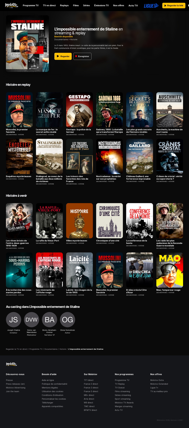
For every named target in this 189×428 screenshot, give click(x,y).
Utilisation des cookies (52, 391)
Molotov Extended (159, 384)
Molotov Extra (157, 380)
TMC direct (89, 406)
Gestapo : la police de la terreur (78, 130)
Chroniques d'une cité (107, 240)
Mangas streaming (123, 406)
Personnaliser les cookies (54, 399)
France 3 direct (91, 387)
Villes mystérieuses (76, 240)
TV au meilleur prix (159, 391)
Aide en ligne (48, 380)
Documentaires (61, 39)
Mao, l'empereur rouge (168, 290)
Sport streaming (122, 399)
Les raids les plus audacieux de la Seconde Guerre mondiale (169, 243)
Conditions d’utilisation (52, 395)
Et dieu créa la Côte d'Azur (136, 291)
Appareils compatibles (52, 406)
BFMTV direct (90, 410)
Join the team (12, 391)
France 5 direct (91, 391)
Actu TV (119, 410)
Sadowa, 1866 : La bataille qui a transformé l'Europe (109, 130)
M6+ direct (89, 395)
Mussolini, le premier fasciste (17, 130)
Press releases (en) (15, 384)
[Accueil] (11, 5)
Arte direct (89, 399)
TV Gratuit (120, 387)
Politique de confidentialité (54, 384)
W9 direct (88, 402)
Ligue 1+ (154, 387)
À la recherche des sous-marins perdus (19, 291)
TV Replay (120, 384)
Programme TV (122, 380)
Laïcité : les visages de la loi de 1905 (79, 291)
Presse (9, 380)
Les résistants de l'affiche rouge (45, 291)
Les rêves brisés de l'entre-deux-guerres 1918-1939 (17, 243)
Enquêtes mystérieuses (18, 176)
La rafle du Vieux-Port (47, 240)
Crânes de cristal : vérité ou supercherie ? (169, 177)
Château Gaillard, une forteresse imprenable (138, 177)
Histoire (73, 39)
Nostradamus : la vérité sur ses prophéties (108, 177)
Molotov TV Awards (124, 402)
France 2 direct (91, 384)
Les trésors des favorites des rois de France (77, 179)
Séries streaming (123, 395)
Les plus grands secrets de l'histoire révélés (139, 130)
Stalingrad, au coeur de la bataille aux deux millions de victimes (49, 179)
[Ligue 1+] (151, 5)
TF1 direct (89, 380)
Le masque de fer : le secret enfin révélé (47, 130)
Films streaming (122, 391)
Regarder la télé (175, 5)
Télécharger (47, 402)
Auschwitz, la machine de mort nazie (169, 130)
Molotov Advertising (15, 387)
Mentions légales (50, 387)
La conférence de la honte (136, 241)
